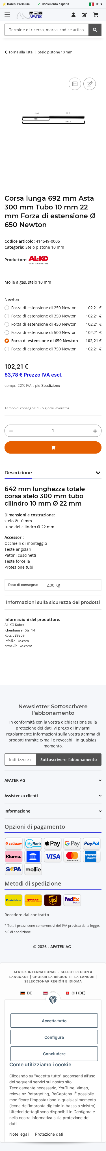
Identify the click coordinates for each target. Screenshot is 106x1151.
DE (29, 993)
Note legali (19, 1134)
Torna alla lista (20, 52)
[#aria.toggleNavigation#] (7, 12)
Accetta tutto (54, 1020)
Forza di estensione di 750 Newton (56, 349)
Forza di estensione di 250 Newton (56, 307)
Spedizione (50, 385)
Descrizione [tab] (18, 472)
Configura (54, 1037)
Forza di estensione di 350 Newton (56, 316)
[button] (73, 14)
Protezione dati (49, 1134)
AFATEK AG (60, 946)
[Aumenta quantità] (95, 431)
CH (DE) (79, 993)
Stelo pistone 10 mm (44, 247)
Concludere (54, 1053)
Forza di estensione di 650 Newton (56, 340)
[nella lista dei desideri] (89, 84)
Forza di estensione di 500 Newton (56, 332)
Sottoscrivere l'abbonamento (68, 759)
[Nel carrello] (9, 70)
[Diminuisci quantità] (11, 431)
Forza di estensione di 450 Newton (56, 324)
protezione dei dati (34, 728)
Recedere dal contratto (27, 914)
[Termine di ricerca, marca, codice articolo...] (94, 30)
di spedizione (20, 931)
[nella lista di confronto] (75, 84)
